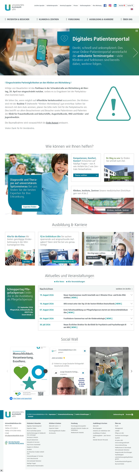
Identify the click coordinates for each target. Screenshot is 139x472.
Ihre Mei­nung (97, 5)
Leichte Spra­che (39, 5)
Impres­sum (52, 414)
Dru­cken (128, 414)
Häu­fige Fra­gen (31, 463)
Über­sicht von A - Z (54, 426)
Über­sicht (96, 426)
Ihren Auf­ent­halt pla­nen (34, 430)
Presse (76, 5)
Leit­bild (117, 430)
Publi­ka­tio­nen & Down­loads (123, 447)
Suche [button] (129, 5)
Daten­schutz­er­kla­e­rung (65, 414)
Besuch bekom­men (32, 440)
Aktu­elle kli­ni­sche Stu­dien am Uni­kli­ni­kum (79, 429)
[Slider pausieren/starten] (136, 30)
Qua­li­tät (29, 449)
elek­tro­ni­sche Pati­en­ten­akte (35, 465)
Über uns (127, 19)
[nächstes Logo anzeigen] (135, 52)
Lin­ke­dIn (115, 5)
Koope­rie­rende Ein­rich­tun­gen (123, 452)
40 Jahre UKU (119, 440)
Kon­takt (30, 416)
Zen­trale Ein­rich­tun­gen (121, 435)
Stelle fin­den (93, 258)
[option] (69, 51)
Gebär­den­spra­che (52, 5)
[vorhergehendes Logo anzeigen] (3, 52)
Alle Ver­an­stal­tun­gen (76, 281)
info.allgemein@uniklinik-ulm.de (14, 435)
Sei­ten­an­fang (117, 414)
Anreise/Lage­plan (65, 5)
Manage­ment (119, 428)
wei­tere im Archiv (123, 289)
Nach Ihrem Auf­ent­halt (33, 444)
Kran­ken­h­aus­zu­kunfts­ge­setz (123, 461)
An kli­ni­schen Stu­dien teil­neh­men (35, 453)
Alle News (60, 281)
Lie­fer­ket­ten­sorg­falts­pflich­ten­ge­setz (124, 458)
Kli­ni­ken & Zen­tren (48, 19)
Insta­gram (110, 5)
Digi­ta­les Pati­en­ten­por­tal (34, 426)
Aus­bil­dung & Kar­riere (101, 19)
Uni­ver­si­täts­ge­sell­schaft (122, 442)
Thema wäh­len (81, 175)
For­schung (74, 19)
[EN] (132, 9)
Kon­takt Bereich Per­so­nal (100, 440)
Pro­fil (116, 426)
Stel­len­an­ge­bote (85, 5)
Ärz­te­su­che (52, 433)
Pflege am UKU (119, 433)
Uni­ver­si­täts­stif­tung (121, 445)
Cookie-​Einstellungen (82, 414)
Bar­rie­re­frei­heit (119, 464)
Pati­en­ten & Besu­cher (18, 19)
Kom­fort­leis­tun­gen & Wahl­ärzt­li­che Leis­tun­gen (36, 434)
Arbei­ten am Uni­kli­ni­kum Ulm (101, 430)
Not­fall (121, 5)
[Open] (1, 470)
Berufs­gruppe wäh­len (96, 253)
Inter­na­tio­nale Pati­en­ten (34, 461)
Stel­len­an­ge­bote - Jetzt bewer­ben (102, 436)
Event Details (26, 315)
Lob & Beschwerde (32, 458)
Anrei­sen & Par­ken (32, 437)
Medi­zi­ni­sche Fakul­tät (77, 432)
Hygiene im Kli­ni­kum (33, 447)
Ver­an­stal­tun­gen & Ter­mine (35, 456)
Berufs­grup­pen (97, 428)
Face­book (105, 5)
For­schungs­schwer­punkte (78, 426)
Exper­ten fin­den (29, 207)
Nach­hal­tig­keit (119, 454)
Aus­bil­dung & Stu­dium (99, 433)
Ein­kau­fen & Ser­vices (33, 442)
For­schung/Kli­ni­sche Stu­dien (57, 430)
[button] (86, 296)
